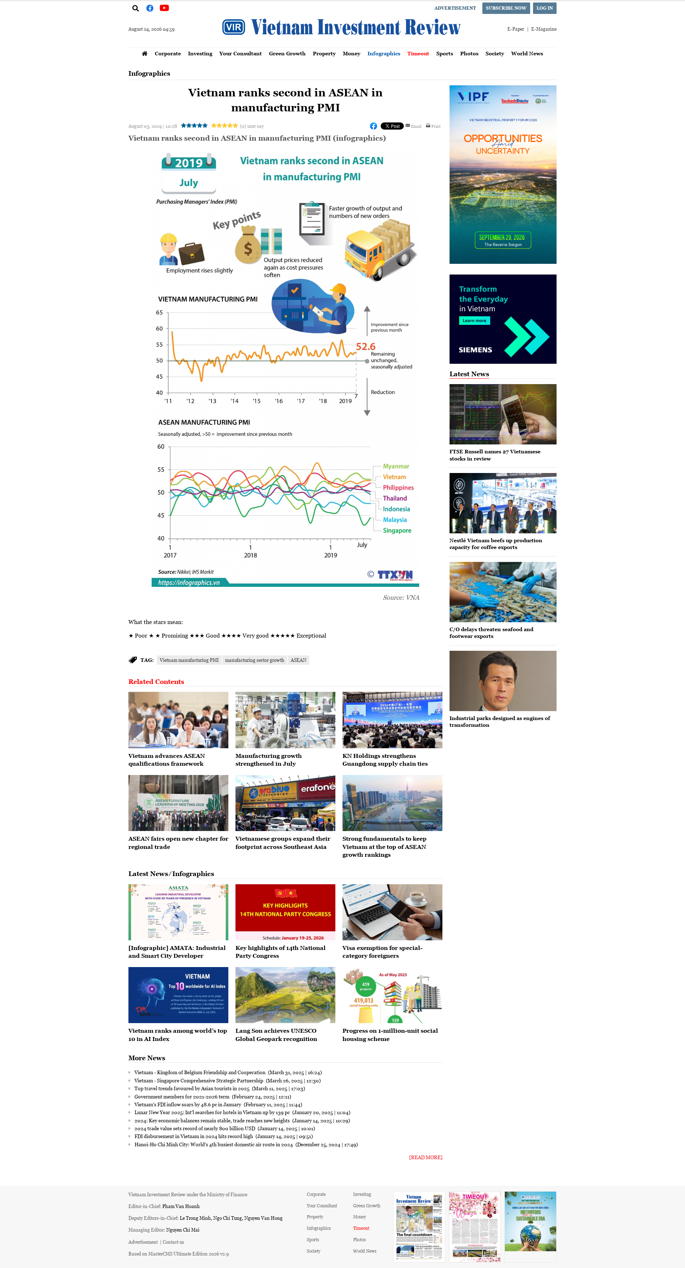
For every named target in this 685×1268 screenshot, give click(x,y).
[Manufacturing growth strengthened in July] (285, 720)
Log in (545, 8)
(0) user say (252, 125)
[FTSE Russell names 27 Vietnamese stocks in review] (503, 414)
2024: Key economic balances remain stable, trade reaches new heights (213, 1120)
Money (351, 53)
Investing (200, 53)
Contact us (173, 1241)
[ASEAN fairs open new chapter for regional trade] (178, 803)
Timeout (418, 53)
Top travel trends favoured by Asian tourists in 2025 (192, 1088)
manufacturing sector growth (254, 659)
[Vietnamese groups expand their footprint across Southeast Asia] (285, 803)
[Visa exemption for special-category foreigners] (392, 912)
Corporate (168, 53)
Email (416, 126)
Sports (444, 53)
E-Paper (515, 28)
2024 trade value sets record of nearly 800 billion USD (195, 1128)
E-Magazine (544, 28)
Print (436, 126)
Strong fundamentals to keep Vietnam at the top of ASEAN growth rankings (384, 846)
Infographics (383, 53)
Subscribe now (506, 8)
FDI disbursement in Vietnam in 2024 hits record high (194, 1135)
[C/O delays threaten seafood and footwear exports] (503, 592)
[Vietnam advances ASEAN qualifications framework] (178, 720)
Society (495, 53)
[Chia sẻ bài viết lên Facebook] (373, 126)
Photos (469, 53)
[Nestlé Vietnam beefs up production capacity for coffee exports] (503, 503)
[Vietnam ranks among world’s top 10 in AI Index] (178, 995)
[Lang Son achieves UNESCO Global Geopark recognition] (285, 995)
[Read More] (425, 1157)
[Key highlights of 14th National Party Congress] (285, 912)
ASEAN (298, 659)
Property (324, 53)
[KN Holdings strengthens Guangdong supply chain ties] (392, 720)
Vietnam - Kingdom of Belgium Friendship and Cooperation (201, 1072)
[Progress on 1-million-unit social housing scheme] (392, 995)
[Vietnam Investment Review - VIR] (342, 45)
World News (527, 53)
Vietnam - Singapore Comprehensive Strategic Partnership (199, 1080)
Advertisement (455, 8)
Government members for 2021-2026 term (182, 1096)
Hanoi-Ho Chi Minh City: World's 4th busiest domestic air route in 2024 (214, 1144)
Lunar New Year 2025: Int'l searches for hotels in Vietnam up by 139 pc (213, 1112)
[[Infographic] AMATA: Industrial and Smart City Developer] (178, 912)
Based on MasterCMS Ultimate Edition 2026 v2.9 (178, 1253)
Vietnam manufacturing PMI (189, 659)
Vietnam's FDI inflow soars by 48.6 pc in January (188, 1104)
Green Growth (287, 53)
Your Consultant (240, 53)
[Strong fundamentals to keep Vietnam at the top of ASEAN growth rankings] (392, 803)
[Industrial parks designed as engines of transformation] (503, 681)
